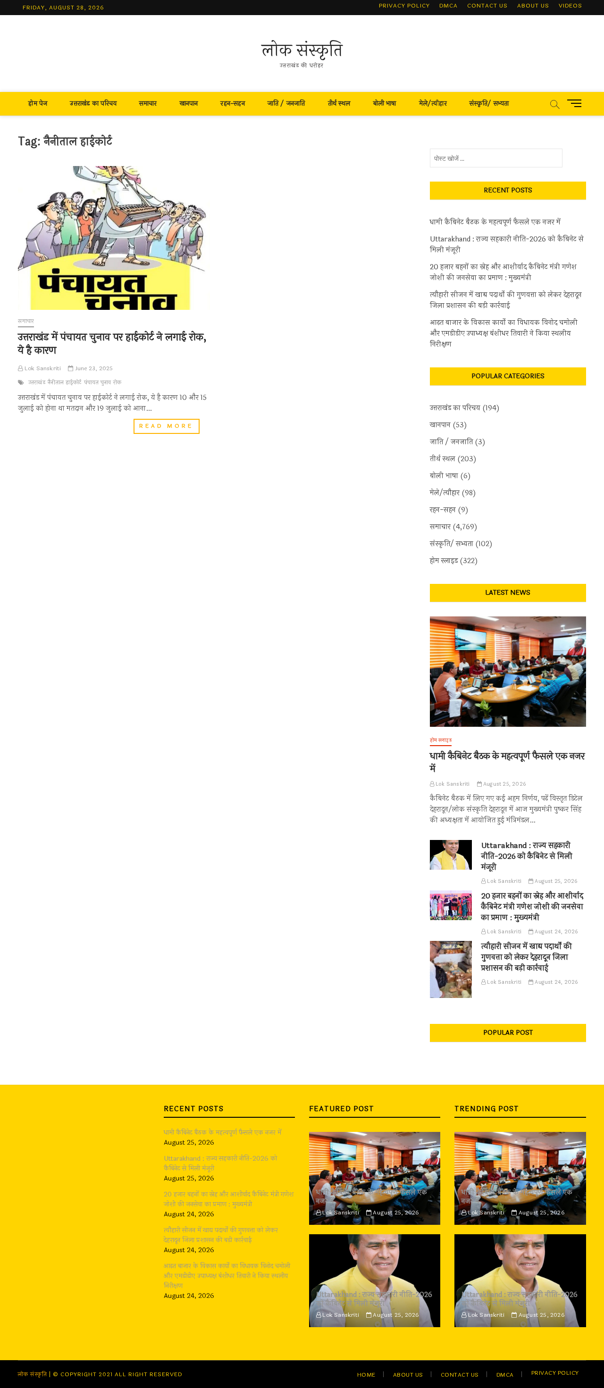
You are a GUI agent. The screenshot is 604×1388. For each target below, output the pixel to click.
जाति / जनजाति (286, 103)
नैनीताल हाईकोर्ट (65, 382)
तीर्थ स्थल (339, 103)
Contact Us (487, 5)
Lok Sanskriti (42, 368)
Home (366, 1375)
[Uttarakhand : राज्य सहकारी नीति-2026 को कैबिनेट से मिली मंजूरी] (451, 855)
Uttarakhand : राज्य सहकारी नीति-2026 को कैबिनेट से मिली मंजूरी (507, 245)
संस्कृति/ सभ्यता (489, 103)
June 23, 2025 (93, 368)
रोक (117, 382)
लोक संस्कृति (302, 50)
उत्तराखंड (36, 382)
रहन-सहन (232, 103)
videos (570, 5)
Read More (169, 427)
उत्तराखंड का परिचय (93, 103)
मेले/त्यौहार (433, 103)
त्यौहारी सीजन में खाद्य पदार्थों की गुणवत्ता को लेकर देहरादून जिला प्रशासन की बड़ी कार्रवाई (506, 300)
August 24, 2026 (555, 932)
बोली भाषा (384, 103)
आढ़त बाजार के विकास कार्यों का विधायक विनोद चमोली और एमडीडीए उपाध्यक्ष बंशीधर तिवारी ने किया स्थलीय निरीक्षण (504, 333)
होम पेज (37, 103)
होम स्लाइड (444, 561)
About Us (533, 5)
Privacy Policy (404, 5)
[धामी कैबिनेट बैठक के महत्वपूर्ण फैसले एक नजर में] (508, 671)
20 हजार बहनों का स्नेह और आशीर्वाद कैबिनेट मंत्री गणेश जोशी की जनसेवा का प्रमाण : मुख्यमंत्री (503, 272)
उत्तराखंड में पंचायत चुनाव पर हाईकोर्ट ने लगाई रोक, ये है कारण (112, 343)
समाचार (148, 103)
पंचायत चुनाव (97, 382)
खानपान (189, 103)
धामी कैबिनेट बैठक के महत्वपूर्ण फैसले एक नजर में (495, 222)
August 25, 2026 (504, 784)
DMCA (448, 5)
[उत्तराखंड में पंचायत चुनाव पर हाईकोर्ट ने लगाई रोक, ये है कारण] (114, 238)
